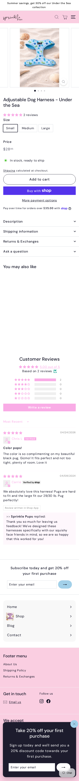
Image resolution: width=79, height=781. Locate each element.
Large (45, 128)
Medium (28, 128)
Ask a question (15, 251)
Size (6, 120)
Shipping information (20, 231)
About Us (10, 664)
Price (7, 142)
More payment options (39, 200)
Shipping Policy (14, 670)
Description (13, 221)
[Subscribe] (63, 767)
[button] (13, 115)
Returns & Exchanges (21, 241)
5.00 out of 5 (50, 367)
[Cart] (64, 17)
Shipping (9, 170)
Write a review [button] (39, 407)
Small (10, 128)
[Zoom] (63, 81)
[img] (12, 433)
